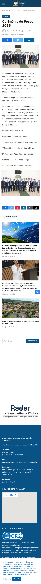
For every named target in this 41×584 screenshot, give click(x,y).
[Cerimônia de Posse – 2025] (20, 56)
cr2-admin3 (13, 31)
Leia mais (32, 572)
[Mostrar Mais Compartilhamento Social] (36, 40)
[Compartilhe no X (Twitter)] (18, 40)
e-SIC (13, 482)
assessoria (10, 548)
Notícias (6, 16)
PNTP (13, 558)
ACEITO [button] (16, 579)
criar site (18, 543)
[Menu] (3, 3)
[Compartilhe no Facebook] (7, 40)
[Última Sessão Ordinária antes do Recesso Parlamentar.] (20, 308)
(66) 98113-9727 (8, 455)
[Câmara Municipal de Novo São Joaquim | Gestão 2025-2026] (20, 3)
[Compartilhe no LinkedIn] (29, 40)
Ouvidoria (5, 482)
